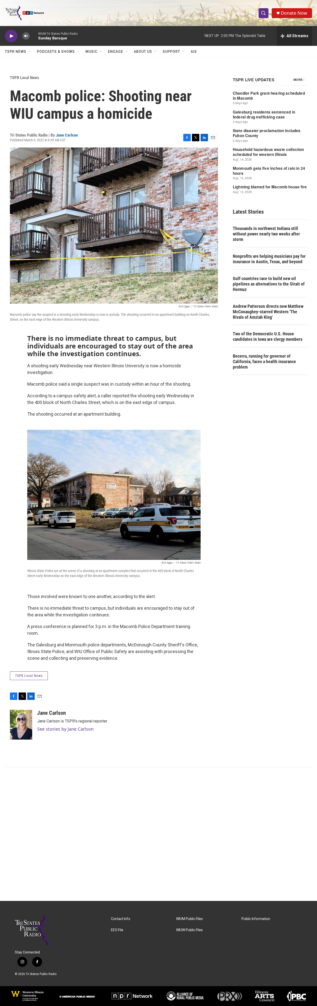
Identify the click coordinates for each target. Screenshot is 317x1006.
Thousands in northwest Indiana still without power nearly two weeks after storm (266, 234)
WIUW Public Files (189, 930)
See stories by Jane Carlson (65, 729)
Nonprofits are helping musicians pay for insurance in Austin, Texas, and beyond (269, 259)
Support (171, 52)
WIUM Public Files (189, 919)
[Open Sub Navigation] (30, 52)
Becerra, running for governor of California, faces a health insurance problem (264, 361)
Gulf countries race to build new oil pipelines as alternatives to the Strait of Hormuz (269, 284)
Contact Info (120, 919)
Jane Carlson (67, 135)
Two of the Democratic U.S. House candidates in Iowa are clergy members (267, 336)
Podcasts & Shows (56, 52)
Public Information (255, 919)
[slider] (34, 35)
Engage (115, 52)
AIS (194, 52)
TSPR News (15, 52)
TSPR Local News (24, 77)
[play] (11, 36)
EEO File (117, 930)
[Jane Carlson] (21, 725)
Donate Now (294, 13)
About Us (143, 52)
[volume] (26, 36)
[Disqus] (158, 834)
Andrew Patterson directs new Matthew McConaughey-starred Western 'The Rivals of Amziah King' (268, 312)
